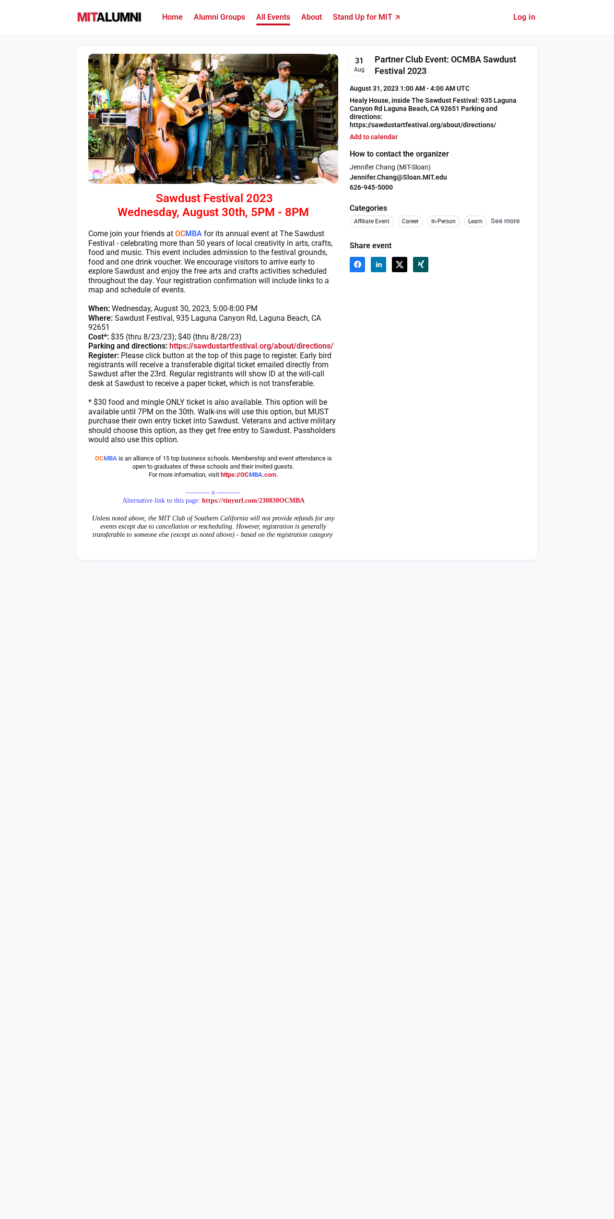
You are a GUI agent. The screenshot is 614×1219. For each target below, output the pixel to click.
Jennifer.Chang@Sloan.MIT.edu (398, 177)
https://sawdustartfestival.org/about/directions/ (251, 345)
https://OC (235, 474)
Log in (524, 17)
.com (269, 474)
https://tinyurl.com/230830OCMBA (253, 500)
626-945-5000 (371, 187)
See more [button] (505, 221)
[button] (374, 137)
